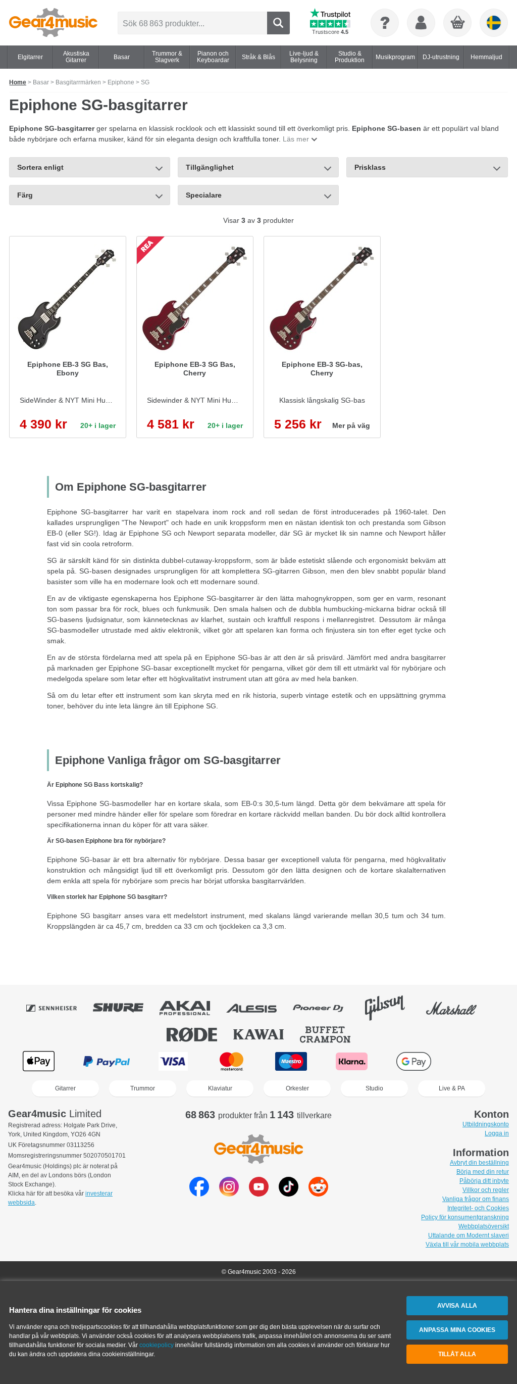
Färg (25, 195)
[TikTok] (288, 1193)
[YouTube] (259, 1193)
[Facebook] (199, 1193)
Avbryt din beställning (479, 1162)
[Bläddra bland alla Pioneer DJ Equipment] (325, 1008)
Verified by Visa (477, 1061)
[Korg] (458, 23)
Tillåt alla (457, 1354)
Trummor (142, 1088)
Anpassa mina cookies (457, 1329)
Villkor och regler (485, 1190)
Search (278, 23)
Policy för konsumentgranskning (465, 1217)
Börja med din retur (482, 1171)
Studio (374, 1088)
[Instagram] (229, 1193)
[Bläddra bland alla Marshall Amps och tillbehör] (458, 1008)
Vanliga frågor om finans (475, 1199)
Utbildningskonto (485, 1124)
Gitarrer (65, 1088)
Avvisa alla (457, 1305)
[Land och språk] (493, 22)
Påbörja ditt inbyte (484, 1180)
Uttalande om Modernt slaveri (468, 1235)
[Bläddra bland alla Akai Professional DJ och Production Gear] (192, 1008)
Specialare (204, 195)
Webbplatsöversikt (483, 1226)
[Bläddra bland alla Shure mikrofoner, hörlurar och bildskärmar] (125, 1008)
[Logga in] (421, 22)
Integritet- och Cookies (478, 1208)
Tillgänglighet (210, 167)
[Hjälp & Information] (384, 22)
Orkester (297, 1088)
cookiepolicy (156, 1345)
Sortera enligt (40, 167)
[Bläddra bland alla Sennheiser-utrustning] (58, 1008)
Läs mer (296, 139)
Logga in (497, 1133)
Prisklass (370, 167)
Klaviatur (220, 1088)
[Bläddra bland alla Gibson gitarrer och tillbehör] (391, 1008)
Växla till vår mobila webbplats (467, 1244)
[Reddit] (318, 1193)
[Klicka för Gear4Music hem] (53, 22)
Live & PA (452, 1088)
